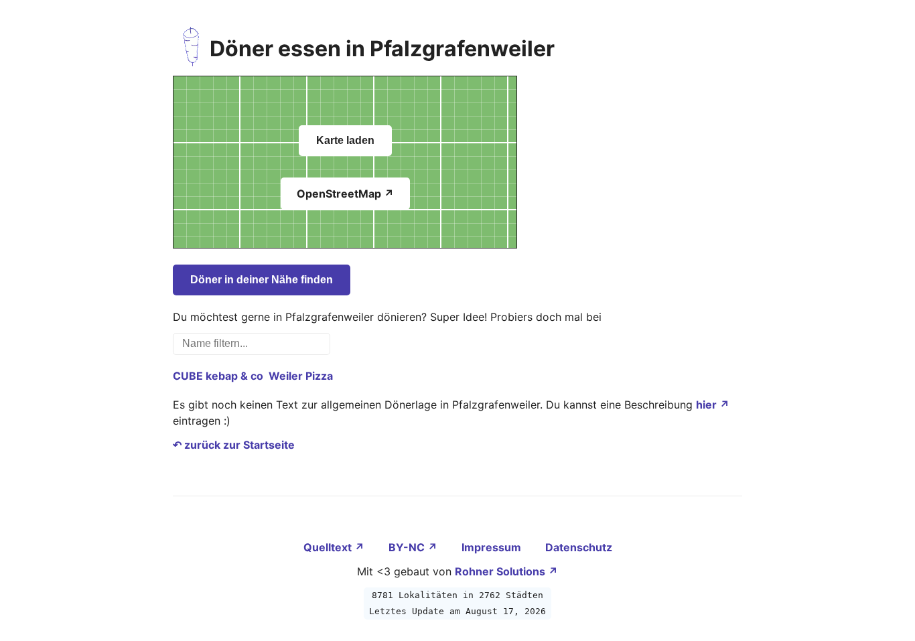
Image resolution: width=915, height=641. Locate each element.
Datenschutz (578, 547)
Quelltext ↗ (335, 547)
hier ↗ (712, 404)
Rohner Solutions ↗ (506, 571)
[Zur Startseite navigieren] (191, 48)
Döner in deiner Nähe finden (261, 279)
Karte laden (345, 140)
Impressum (493, 547)
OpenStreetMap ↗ (345, 193)
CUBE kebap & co (218, 375)
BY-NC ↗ (414, 547)
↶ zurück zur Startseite (234, 444)
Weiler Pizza (301, 375)
